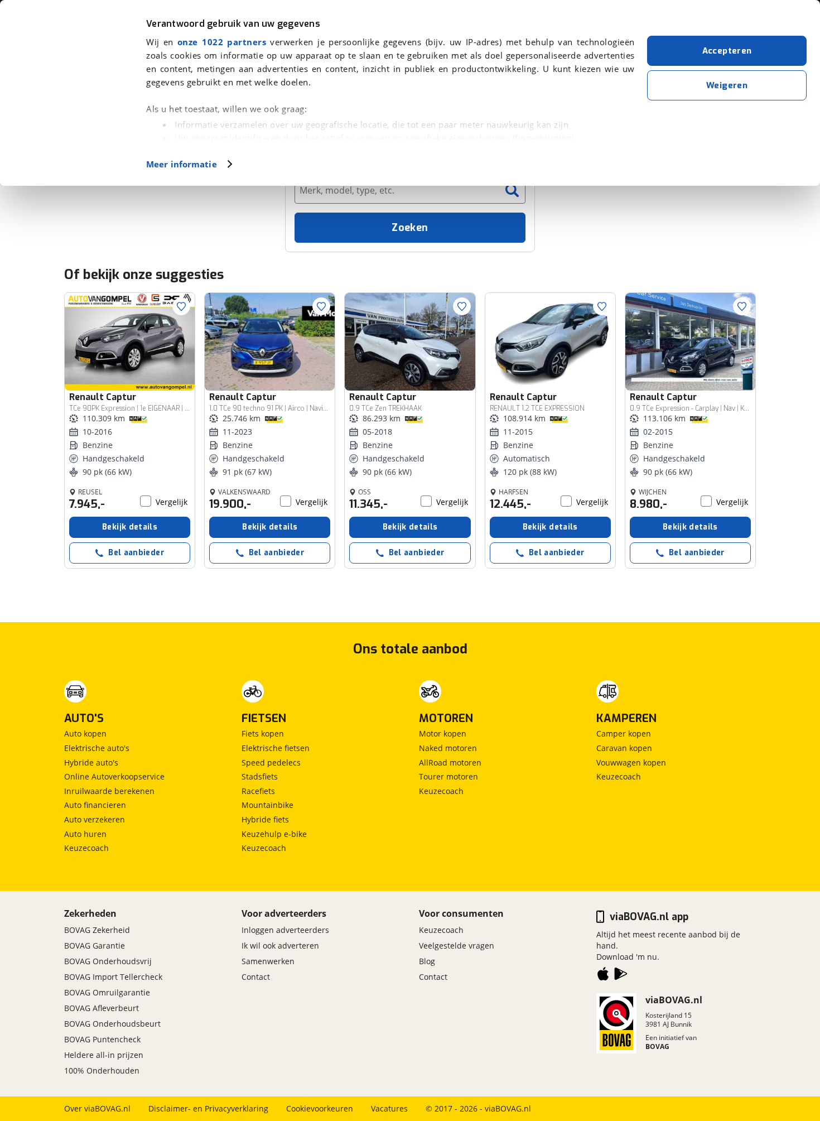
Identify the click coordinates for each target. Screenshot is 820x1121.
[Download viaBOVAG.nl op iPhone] (603, 976)
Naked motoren (448, 748)
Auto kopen (85, 733)
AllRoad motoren (450, 762)
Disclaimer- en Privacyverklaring (208, 1108)
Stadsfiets (260, 776)
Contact (256, 976)
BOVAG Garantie (94, 945)
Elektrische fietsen (276, 748)
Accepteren (727, 50)
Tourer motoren (448, 776)
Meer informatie (181, 164)
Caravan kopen (624, 748)
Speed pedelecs (271, 762)
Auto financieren (95, 805)
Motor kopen (442, 733)
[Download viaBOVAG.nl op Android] (621, 976)
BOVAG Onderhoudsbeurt (112, 1023)
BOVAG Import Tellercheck (113, 976)
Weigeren (726, 85)
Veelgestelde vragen (456, 945)
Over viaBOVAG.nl (97, 1108)
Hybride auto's (91, 762)
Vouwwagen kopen (631, 762)
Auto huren (85, 834)
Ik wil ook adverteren (280, 945)
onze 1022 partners (221, 41)
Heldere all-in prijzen (103, 1055)
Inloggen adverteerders (285, 930)
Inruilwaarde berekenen (109, 791)
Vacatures (389, 1108)
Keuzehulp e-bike (274, 834)
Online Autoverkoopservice (114, 776)
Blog (427, 961)
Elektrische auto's (96, 748)
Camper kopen (623, 733)
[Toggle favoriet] (181, 306)
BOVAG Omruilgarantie (107, 992)
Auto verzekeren (94, 819)
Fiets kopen (263, 733)
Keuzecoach (86, 848)
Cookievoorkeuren (319, 1108)
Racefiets (258, 791)
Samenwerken (268, 961)
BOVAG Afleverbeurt (101, 1008)
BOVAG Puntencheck (102, 1039)
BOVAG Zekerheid (97, 930)
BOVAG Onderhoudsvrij (108, 961)
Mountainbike (267, 805)
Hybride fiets (265, 819)
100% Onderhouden (101, 1070)
